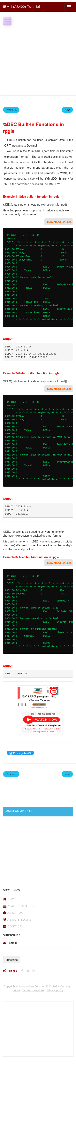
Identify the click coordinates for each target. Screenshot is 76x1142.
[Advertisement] (38, 57)
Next (67, 110)
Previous (11, 110)
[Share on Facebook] (23, 970)
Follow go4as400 (22, 753)
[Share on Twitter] (29, 970)
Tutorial (21, 7)
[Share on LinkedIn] (34, 970)
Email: (13, 943)
